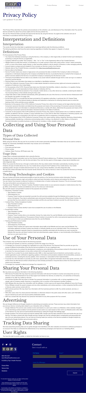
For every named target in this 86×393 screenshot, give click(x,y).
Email (61, 353)
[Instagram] (10, 344)
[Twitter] (6, 344)
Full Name (36, 353)
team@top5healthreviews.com (11, 358)
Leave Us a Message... (39, 362)
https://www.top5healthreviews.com (49, 68)
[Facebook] (3, 344)
